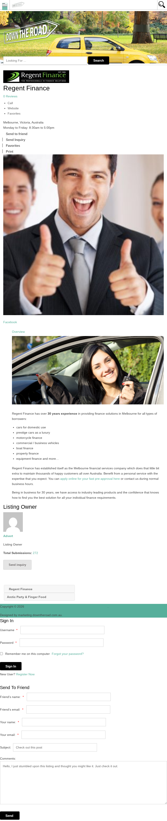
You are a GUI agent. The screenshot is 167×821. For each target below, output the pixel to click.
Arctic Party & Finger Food (27, 597)
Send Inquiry (15, 140)
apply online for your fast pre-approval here (90, 478)
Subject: (5, 747)
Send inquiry (17, 564)
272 (35, 553)
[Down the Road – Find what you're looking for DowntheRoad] (79, 4)
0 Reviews (10, 96)
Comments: (8, 758)
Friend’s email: (11, 709)
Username (8, 630)
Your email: (9, 735)
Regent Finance (20, 589)
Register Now (25, 674)
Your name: (9, 722)
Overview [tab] (18, 331)
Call (10, 103)
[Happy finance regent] (83, 234)
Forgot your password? (68, 653)
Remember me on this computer (27, 653)
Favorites (14, 113)
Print (9, 151)
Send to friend (16, 134)
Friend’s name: (12, 697)
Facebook (10, 322)
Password (8, 642)
